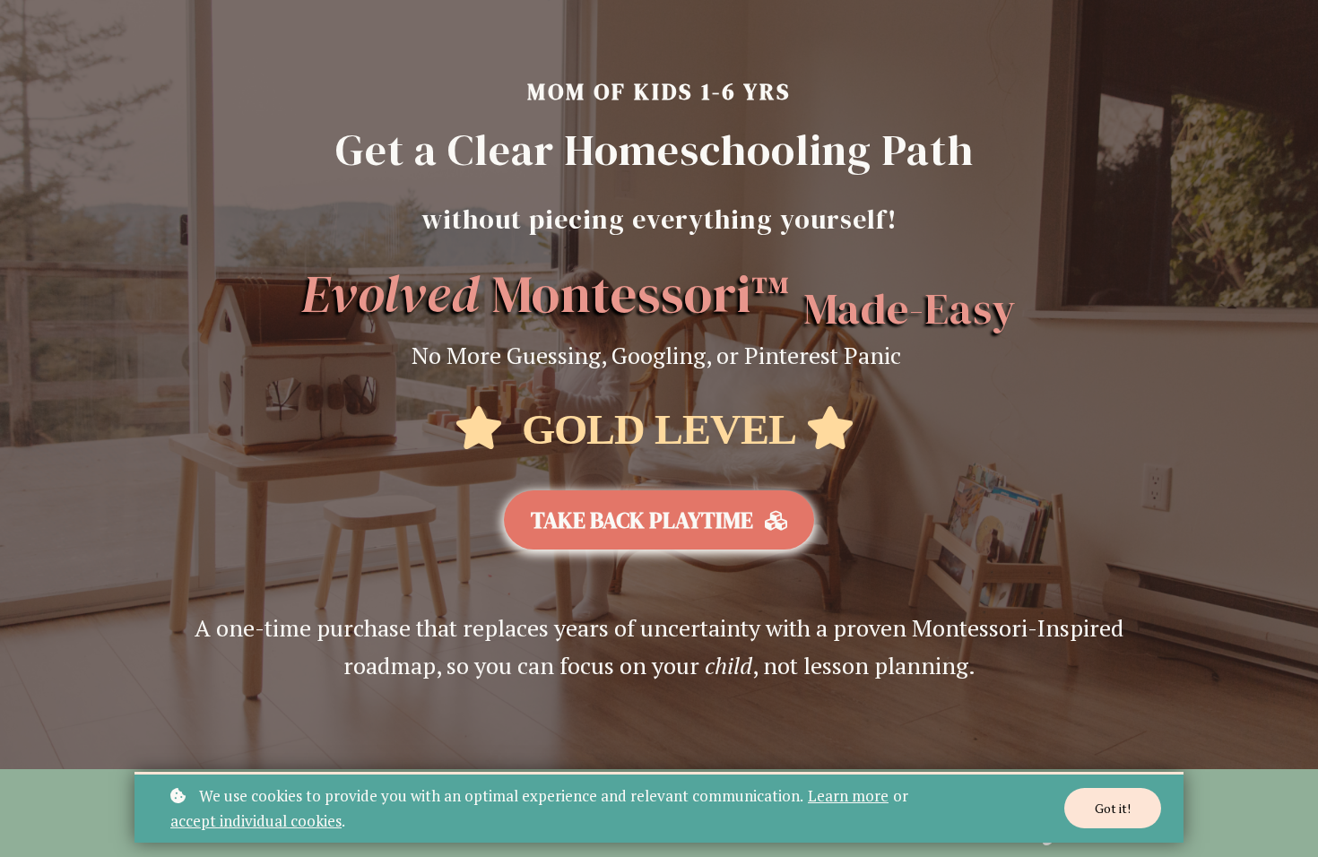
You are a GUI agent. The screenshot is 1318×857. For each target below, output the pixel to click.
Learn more (848, 795)
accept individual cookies (256, 820)
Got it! (1113, 808)
